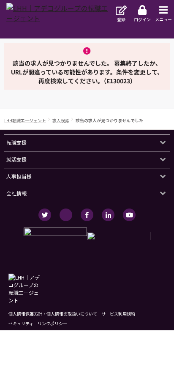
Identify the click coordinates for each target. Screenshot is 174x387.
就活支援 (16, 159)
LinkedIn (108, 215)
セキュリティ (20, 323)
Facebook (87, 215)
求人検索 (60, 120)
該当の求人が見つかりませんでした (109, 120)
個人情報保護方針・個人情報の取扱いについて (52, 313)
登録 (121, 19)
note (66, 215)
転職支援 (16, 142)
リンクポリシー (52, 323)
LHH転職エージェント (25, 120)
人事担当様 (19, 176)
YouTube (129, 215)
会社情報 (16, 193)
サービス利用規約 (118, 313)
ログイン (142, 19)
